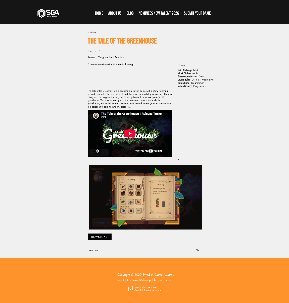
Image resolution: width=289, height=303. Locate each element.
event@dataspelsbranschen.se (152, 280)
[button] (197, 13)
